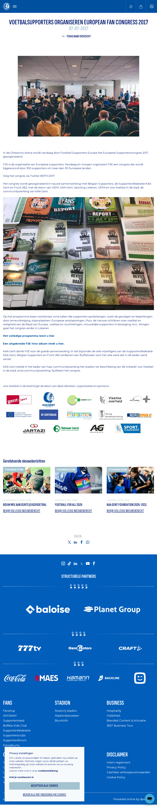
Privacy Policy (116, 767)
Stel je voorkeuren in (21, 777)
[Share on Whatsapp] (87, 542)
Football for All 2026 (68, 504)
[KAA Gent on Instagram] (63, 563)
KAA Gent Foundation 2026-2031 (127, 504)
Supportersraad (13, 720)
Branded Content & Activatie (126, 720)
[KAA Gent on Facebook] (93, 563)
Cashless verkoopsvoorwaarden (128, 772)
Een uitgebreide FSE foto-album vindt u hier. (33, 343)
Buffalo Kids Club (15, 725)
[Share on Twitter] (69, 542)
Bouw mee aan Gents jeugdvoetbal (24, 504)
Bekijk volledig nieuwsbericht (21, 511)
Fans (7, 703)
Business (115, 703)
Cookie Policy (116, 777)
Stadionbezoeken (67, 715)
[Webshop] (141, 6)
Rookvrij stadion (66, 710)
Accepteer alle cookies (44, 786)
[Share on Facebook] (81, 542)
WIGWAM (10, 715)
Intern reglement (118, 762)
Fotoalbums (11, 745)
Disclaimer (117, 754)
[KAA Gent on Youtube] (87, 563)
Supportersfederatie (17, 730)
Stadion (62, 703)
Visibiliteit (113, 715)
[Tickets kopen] (131, 6)
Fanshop (9, 710)
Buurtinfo (61, 720)
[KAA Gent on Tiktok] (69, 563)
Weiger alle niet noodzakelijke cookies (44, 795)
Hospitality (114, 710)
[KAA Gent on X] (81, 563)
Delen (77, 536)
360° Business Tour (120, 725)
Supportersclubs (14, 735)
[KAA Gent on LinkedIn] (75, 563)
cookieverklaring (48, 770)
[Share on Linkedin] (75, 542)
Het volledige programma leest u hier (28, 335)
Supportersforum (15, 740)
